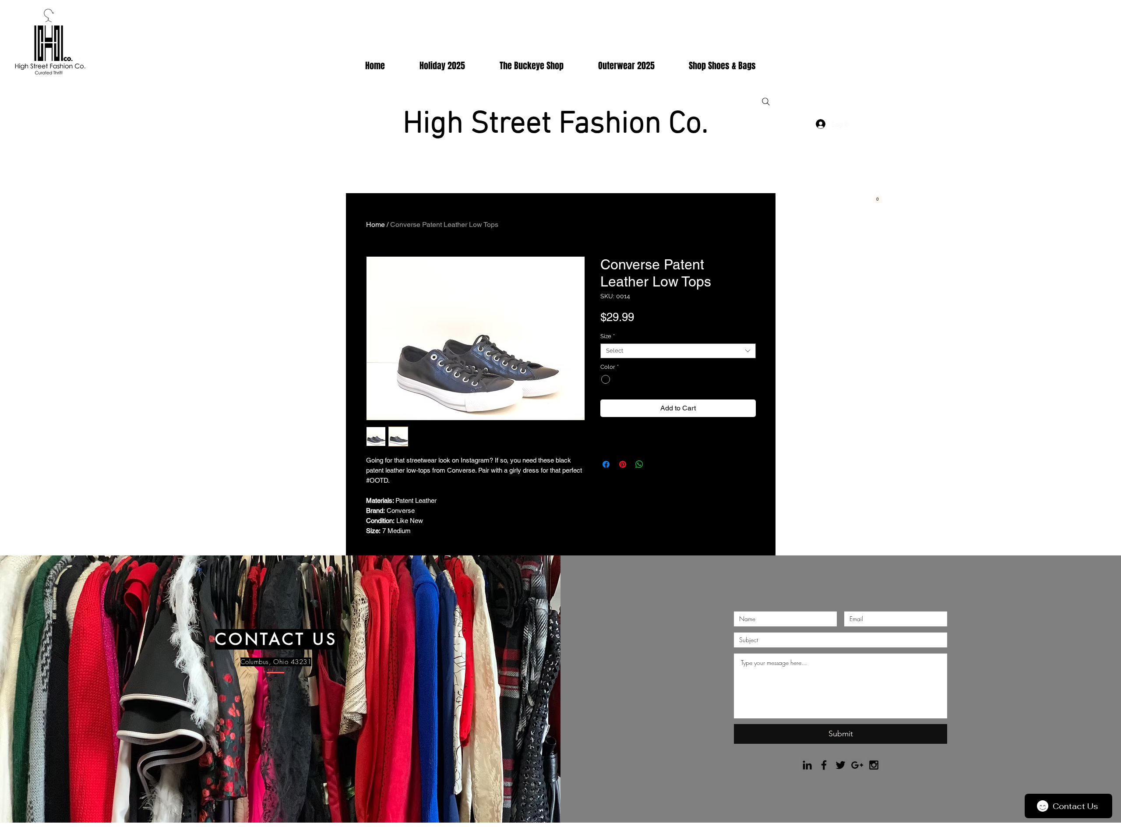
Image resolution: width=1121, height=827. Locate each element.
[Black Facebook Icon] (824, 765)
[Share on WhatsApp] (639, 464)
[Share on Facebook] (606, 464)
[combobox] (678, 350)
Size (607, 336)
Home (375, 224)
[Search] (766, 101)
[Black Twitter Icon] (840, 765)
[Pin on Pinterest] (622, 464)
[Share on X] (656, 464)
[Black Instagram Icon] (873, 765)
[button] (877, 197)
